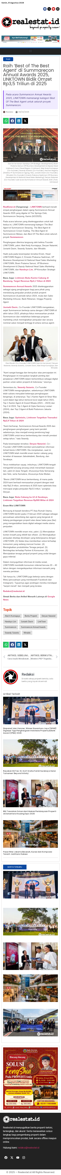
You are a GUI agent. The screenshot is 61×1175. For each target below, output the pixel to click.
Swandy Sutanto (12, 633)
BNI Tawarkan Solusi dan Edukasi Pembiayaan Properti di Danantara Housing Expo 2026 (29, 812)
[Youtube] (53, 9)
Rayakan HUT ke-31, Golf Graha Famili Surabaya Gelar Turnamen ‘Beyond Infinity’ (29, 772)
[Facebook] (45, 9)
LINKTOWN (36, 207)
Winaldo (27, 633)
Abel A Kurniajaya (12, 616)
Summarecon (16, 237)
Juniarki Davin (10, 307)
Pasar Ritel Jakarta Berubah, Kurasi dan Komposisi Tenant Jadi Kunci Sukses (27, 853)
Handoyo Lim (26, 269)
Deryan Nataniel (48, 616)
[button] (30, 50)
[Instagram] (58, 9)
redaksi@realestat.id (28, 1147)
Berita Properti (31, 616)
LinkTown (42, 621)
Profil (8, 59)
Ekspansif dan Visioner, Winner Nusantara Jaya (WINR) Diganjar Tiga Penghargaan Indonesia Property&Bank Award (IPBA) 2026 (29, 730)
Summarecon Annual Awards (33, 627)
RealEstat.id (9, 207)
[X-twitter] (49, 9)
